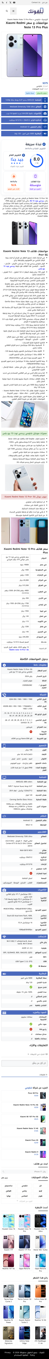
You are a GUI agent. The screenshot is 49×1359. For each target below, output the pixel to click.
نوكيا (9, 1196)
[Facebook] (6, 2)
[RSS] (3, 2)
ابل (40, 1185)
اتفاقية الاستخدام (21, 1355)
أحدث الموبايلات (37, 89)
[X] (10, 2)
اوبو (40, 1191)
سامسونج (8, 1185)
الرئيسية (45, 19)
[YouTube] (14, 2)
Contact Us (36, 2)
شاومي (37, 19)
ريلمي (24, 1191)
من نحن (44, 2)
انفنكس (24, 1196)
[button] (7, 11)
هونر (40, 1196)
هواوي (8, 1191)
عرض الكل (4, 1178)
